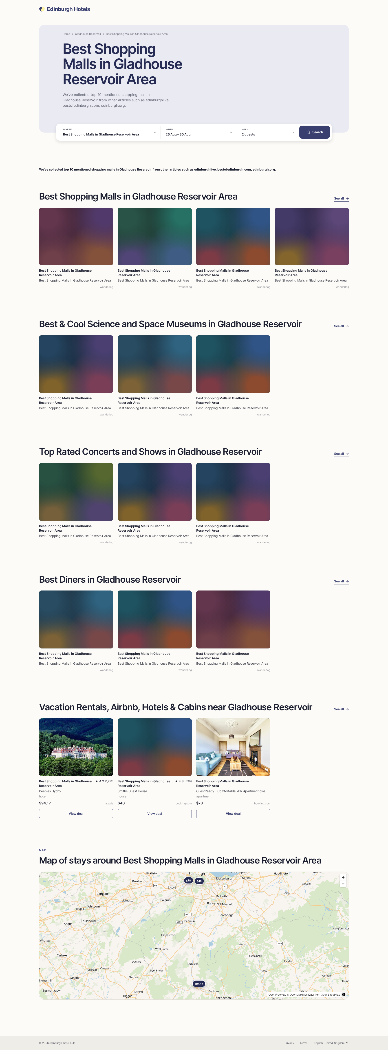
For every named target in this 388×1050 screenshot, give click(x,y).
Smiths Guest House (132, 791)
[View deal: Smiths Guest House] (155, 747)
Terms (303, 1043)
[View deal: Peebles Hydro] (76, 747)
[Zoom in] (343, 877)
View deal (76, 813)
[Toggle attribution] (343, 994)
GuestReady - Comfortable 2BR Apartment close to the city (239, 791)
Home (66, 34)
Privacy (289, 1043)
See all (341, 198)
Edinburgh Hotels (68, 9)
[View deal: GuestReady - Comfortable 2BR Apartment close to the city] (233, 747)
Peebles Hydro (50, 791)
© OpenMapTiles (297, 994)
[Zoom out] (343, 884)
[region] (194, 935)
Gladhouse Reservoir (88, 34)
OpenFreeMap (277, 994)
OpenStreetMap (330, 994)
